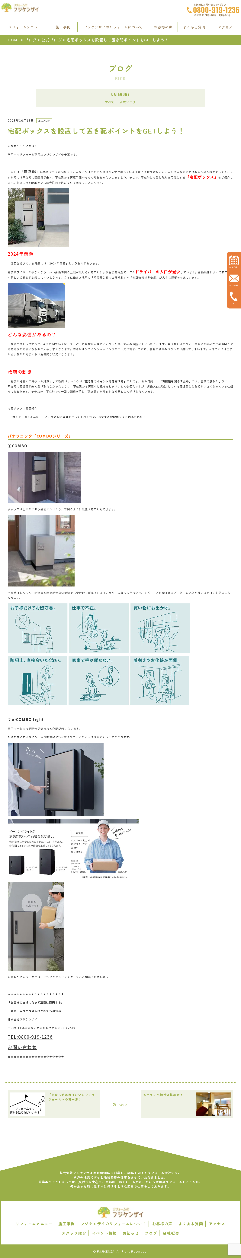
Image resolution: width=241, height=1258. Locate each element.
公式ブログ (127, 102)
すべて (109, 102)
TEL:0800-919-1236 (30, 1036)
